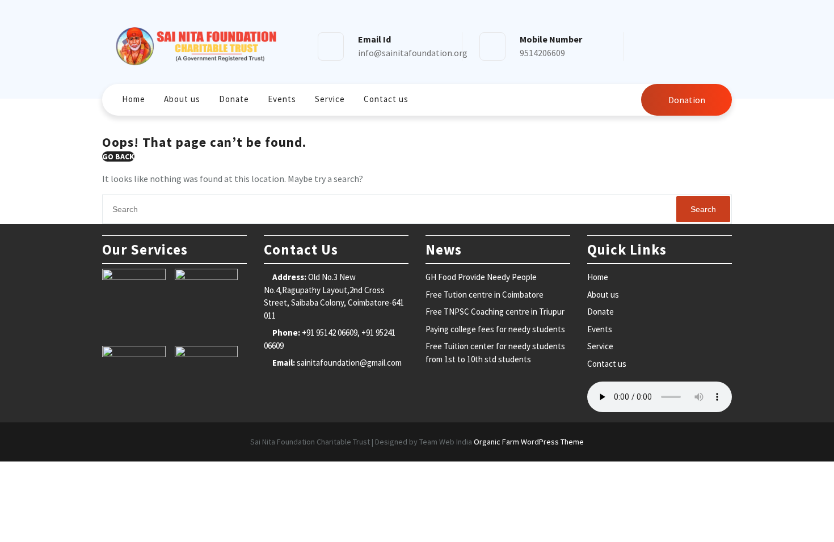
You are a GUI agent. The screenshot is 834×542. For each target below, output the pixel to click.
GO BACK (118, 156)
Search (703, 209)
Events (282, 99)
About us (182, 99)
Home (133, 99)
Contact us (386, 99)
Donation (686, 99)
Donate (234, 99)
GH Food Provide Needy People (481, 277)
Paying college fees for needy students (495, 329)
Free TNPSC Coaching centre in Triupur (495, 311)
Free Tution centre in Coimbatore (485, 294)
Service (330, 99)
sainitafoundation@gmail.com (349, 362)
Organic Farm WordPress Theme (529, 442)
